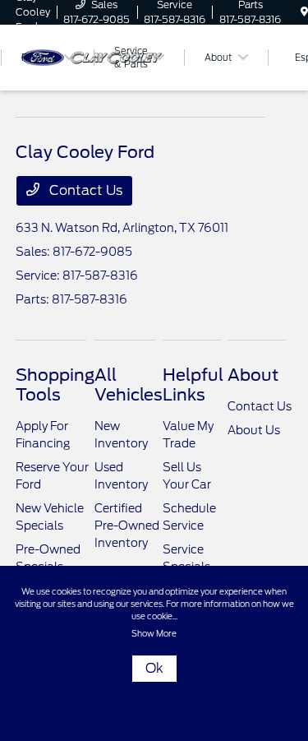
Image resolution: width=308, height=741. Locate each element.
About (253, 375)
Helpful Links (193, 385)
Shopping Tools (55, 385)
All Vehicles (128, 385)
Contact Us (84, 190)
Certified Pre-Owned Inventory (126, 525)
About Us (254, 430)
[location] (304, 12)
